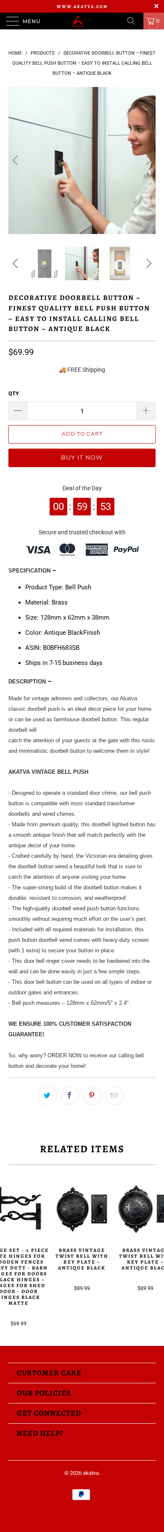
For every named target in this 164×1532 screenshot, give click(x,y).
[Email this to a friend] (114, 1095)
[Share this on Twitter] (47, 1095)
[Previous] (16, 160)
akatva (91, 1473)
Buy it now (82, 457)
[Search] (134, 21)
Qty (13, 393)
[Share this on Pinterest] (92, 1095)
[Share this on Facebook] (70, 1095)
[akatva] (82, 21)
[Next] (147, 160)
